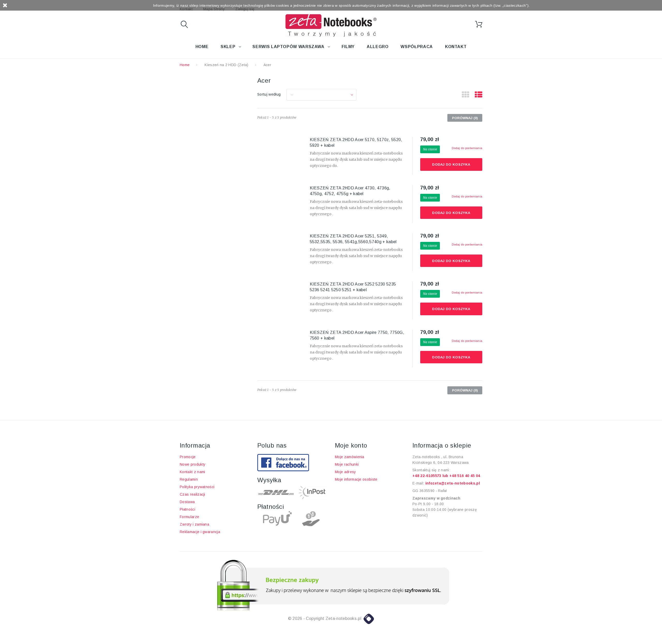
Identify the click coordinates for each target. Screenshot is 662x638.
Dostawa (187, 502)
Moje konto (351, 445)
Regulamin (189, 479)
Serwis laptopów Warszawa (288, 46)
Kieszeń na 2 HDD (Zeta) (226, 65)
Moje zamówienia (349, 457)
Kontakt (456, 46)
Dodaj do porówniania (467, 148)
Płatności (187, 509)
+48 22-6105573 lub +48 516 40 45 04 (446, 476)
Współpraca (417, 46)
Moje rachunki (347, 464)
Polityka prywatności (197, 487)
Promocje (188, 457)
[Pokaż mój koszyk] (478, 24)
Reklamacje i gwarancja (200, 532)
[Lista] (478, 95)
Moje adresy (345, 472)
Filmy (348, 46)
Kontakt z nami (192, 472)
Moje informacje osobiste (356, 479)
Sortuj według (269, 94)
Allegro (377, 46)
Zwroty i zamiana (194, 524)
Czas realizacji (192, 494)
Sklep (228, 46)
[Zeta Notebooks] (331, 25)
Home (202, 46)
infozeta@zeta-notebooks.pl (452, 483)
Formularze (189, 517)
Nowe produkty (192, 464)
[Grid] (465, 95)
